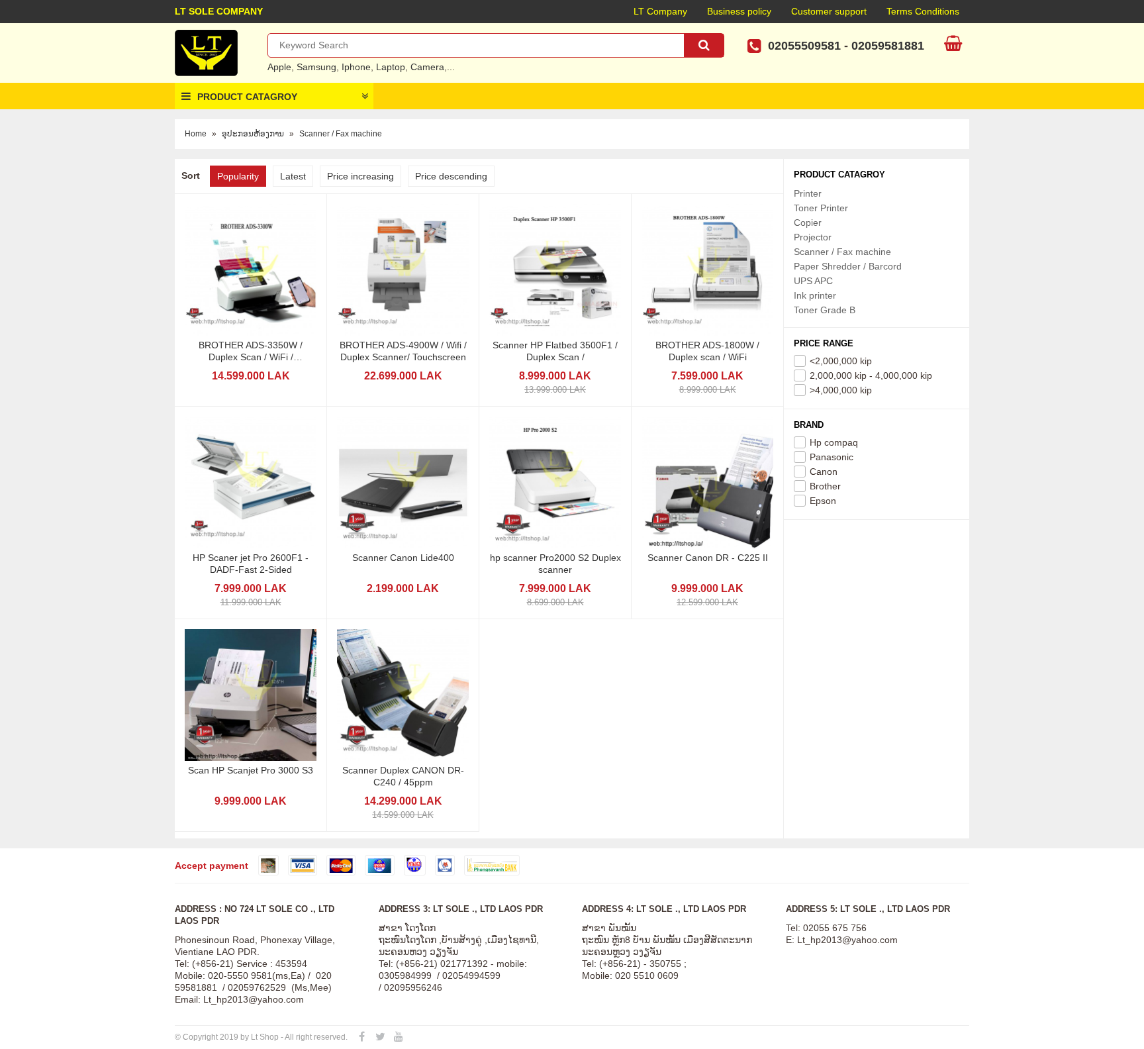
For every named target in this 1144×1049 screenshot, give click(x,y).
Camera (427, 67)
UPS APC (813, 280)
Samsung (316, 67)
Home (196, 133)
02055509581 (804, 45)
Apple (279, 67)
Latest (293, 176)
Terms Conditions (922, 11)
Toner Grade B (824, 310)
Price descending (451, 176)
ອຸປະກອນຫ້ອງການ (253, 133)
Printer (808, 193)
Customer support (829, 11)
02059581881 (887, 45)
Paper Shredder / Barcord (848, 266)
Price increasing (360, 176)
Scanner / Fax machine (340, 133)
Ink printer (815, 295)
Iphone (356, 67)
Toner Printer (821, 208)
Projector (813, 237)
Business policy (739, 11)
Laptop (390, 67)
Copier (808, 222)
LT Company (660, 11)
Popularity (238, 176)
